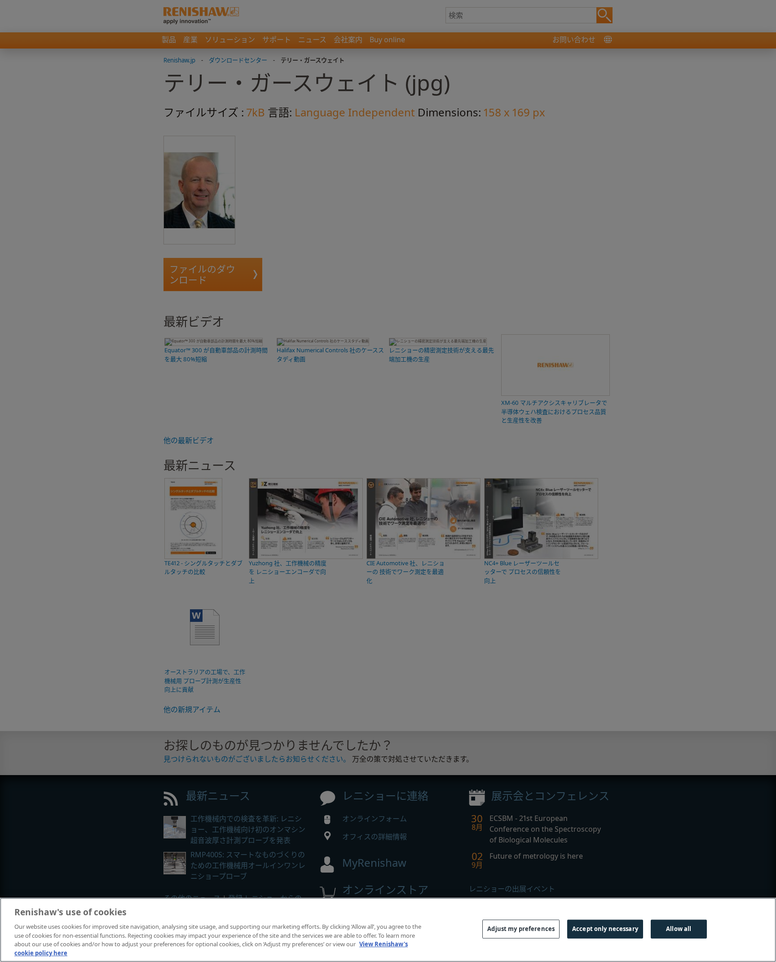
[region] (388, 930)
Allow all (678, 929)
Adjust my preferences (521, 929)
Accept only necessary (605, 929)
